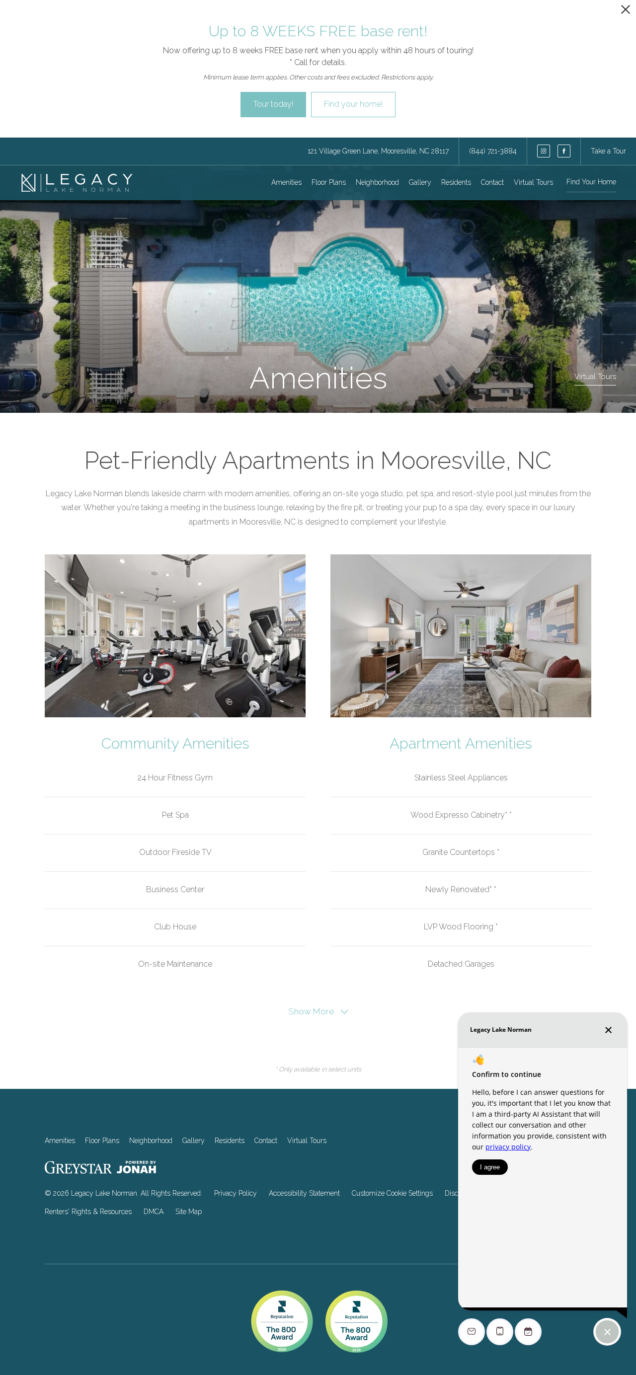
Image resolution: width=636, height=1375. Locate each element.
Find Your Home (591, 182)
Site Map (188, 1212)
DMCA (153, 1212)
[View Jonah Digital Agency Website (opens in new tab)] (136, 1169)
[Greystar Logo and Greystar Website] (78, 1169)
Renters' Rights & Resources (88, 1212)
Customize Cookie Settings (392, 1193)
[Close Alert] (625, 12)
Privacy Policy (235, 1193)
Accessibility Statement (304, 1193)
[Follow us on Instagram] (543, 151)
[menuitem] (286, 182)
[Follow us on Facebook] (563, 151)
